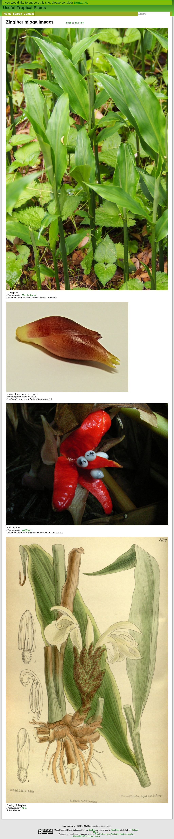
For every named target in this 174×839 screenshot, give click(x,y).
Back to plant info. (75, 22)
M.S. (24, 808)
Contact (29, 13)
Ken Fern (92, 830)
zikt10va (26, 530)
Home (7, 13)
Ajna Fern (115, 830)
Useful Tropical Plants (24, 7)
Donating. (81, 2)
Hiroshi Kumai (29, 295)
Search (17, 13)
